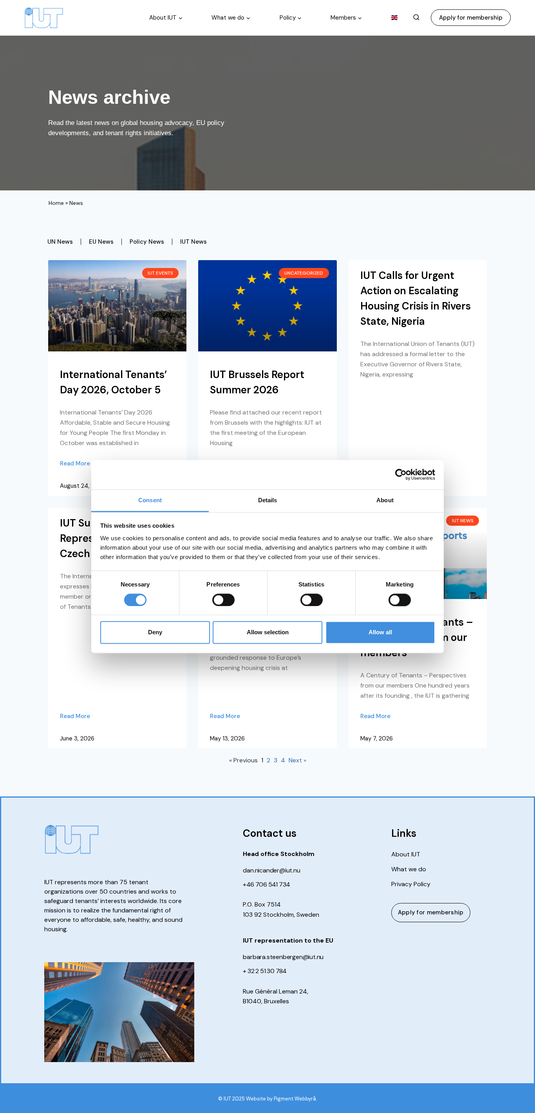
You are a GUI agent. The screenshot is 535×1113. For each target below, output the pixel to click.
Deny (155, 632)
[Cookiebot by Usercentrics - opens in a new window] (401, 474)
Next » (297, 760)
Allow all (380, 632)
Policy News (147, 242)
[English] (394, 18)
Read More (75, 463)
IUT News (193, 242)
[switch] (223, 600)
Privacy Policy (410, 884)
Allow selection (268, 632)
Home (56, 202)
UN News (60, 242)
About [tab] (385, 500)
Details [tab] (267, 500)
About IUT (405, 854)
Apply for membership (470, 18)
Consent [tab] (150, 500)
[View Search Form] (416, 17)
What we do (408, 869)
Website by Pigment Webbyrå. (281, 1098)
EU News (101, 242)
